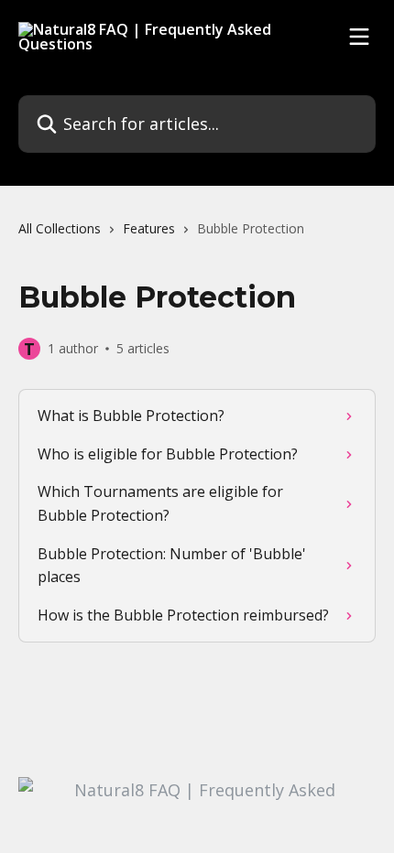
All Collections (59, 228)
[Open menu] (359, 37)
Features (149, 228)
